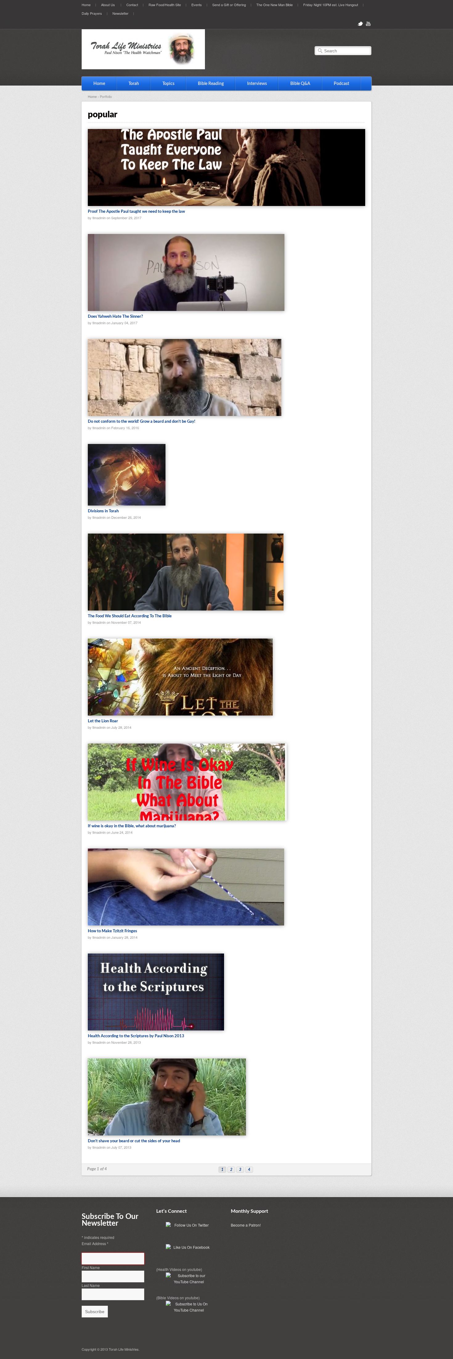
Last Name (91, 1285)
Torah (128, 83)
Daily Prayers (92, 13)
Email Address (95, 1243)
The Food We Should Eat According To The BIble (130, 616)
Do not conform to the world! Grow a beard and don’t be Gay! (141, 422)
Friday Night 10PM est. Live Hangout (330, 4)
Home (86, 4)
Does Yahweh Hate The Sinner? (115, 317)
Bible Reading (205, 83)
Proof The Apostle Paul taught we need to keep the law (136, 212)
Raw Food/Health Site (165, 4)
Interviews (251, 83)
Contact (132, 4)
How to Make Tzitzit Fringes (112, 931)
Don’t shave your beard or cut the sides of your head (134, 1141)
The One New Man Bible (274, 4)
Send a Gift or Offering (229, 4)
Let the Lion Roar (103, 721)
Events (196, 4)
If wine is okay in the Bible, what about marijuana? (132, 826)
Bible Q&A (300, 84)
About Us (105, 4)
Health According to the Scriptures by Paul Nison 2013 (136, 1036)
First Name (91, 1267)
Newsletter (120, 13)
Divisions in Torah (103, 511)
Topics (162, 83)
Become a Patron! (246, 1225)
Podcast (341, 84)
